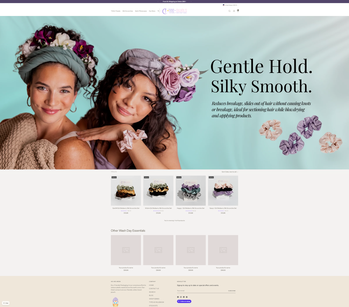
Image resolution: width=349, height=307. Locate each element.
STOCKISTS (153, 306)
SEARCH (152, 292)
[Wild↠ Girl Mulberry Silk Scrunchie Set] (158, 191)
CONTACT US (154, 288)
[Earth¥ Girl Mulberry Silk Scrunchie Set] (126, 191)
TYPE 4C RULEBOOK (156, 302)
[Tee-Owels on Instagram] (181, 297)
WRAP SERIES (154, 299)
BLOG (151, 295)
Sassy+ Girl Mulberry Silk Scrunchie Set (223, 208)
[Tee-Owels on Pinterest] (187, 297)
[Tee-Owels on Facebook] (178, 297)
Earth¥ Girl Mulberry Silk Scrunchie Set (126, 208)
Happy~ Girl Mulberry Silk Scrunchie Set (190, 208)
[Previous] (158, 1)
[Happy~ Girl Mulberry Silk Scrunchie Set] (191, 191)
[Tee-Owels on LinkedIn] (184, 297)
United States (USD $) (231, 5)
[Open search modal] (229, 11)
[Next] (191, 1)
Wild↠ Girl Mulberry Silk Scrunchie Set (158, 208)
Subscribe (232, 290)
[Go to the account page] (233, 11)
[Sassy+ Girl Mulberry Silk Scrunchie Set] (223, 191)
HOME (151, 285)
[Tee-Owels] (174, 11)
